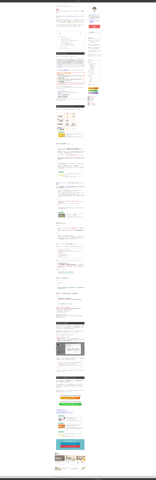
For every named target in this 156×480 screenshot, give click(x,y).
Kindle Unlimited (82, 3)
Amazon (76, 3)
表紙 (95, 82)
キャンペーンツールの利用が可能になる (66, 42)
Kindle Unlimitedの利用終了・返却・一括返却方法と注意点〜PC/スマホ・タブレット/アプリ (95, 51)
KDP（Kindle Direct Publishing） (72, 16)
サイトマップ (91, 22)
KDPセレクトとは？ (64, 36)
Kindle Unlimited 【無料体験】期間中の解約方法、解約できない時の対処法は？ (95, 48)
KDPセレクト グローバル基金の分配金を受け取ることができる (69, 40)
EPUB (95, 76)
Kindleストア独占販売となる (65, 43)
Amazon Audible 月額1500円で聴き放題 (70, 446)
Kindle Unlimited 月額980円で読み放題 (70, 443)
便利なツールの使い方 (90, 3)
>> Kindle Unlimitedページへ (61, 409)
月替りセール (91, 100)
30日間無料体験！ (65, 3)
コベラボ (78, 1)
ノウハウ (95, 79)
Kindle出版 (71, 3)
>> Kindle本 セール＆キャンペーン (61, 410)
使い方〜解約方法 (95, 73)
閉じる (80, 33)
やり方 (95, 78)
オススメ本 (95, 72)
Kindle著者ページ (92, 21)
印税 (95, 80)
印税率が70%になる (64, 41)
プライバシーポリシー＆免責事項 (94, 20)
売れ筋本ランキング (92, 97)
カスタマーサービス (92, 103)
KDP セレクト (63, 60)
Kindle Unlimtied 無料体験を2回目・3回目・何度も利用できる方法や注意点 (94, 45)
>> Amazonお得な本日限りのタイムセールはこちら (64, 413)
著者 (95, 81)
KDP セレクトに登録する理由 (64, 70)
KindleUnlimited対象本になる (65, 39)
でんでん (95, 77)
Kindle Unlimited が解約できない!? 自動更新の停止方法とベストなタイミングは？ (95, 55)
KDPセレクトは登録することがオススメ (66, 48)
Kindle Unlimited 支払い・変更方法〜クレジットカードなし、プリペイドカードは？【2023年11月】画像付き (95, 41)
